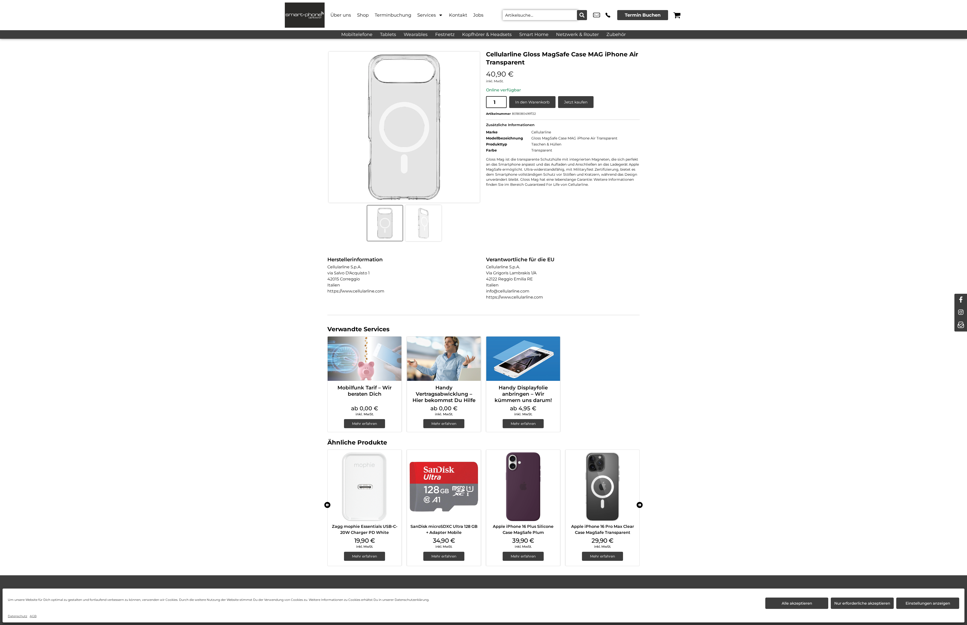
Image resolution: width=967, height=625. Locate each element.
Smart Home (533, 34)
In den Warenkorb (532, 102)
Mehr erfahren (364, 423)
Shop (363, 15)
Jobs (478, 15)
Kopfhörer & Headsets (487, 34)
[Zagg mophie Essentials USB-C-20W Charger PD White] (364, 486)
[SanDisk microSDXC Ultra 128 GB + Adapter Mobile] (443, 486)
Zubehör (616, 34)
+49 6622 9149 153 (608, 15)
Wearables (416, 34)
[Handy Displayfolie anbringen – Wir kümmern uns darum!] (523, 359)
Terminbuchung (393, 15)
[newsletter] (960, 325)
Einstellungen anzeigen (928, 603)
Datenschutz (17, 616)
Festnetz (445, 34)
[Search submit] (582, 15)
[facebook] (960, 300)
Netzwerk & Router (577, 34)
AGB (33, 616)
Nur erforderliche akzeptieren (862, 603)
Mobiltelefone (356, 34)
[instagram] (960, 312)
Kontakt (458, 15)
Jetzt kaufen (576, 102)
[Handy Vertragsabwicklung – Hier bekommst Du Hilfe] (444, 359)
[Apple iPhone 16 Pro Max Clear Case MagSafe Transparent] (602, 486)
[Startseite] (305, 15)
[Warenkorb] (677, 15)
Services (426, 15)
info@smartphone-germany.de (596, 15)
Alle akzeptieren (797, 603)
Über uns (340, 15)
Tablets (388, 34)
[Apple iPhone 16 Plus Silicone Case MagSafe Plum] (523, 486)
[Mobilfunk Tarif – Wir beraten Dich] (364, 359)
